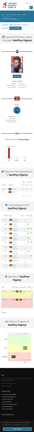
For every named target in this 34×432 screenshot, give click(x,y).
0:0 (29, 291)
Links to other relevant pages (9, 394)
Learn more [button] (25, 424)
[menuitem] (19, 333)
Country (11, 185)
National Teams (16, 25)
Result (29, 287)
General (6, 25)
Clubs (25, 25)
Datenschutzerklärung (7, 406)
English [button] (29, 3)
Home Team (15, 287)
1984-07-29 (4, 299)
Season (4, 185)
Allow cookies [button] (17, 429)
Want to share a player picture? (9, 404)
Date (3, 287)
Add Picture (17, 76)
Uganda (14, 189)
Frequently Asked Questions (9, 397)
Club (10, 215)
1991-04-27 (4, 291)
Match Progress (16, 28)
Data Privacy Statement (7, 409)
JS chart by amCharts (10, 146)
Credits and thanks (6, 401)
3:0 (29, 299)
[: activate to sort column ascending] (2, 215)
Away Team (22, 287)
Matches (6, 28)
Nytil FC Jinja (16, 260)
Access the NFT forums (7, 399)
